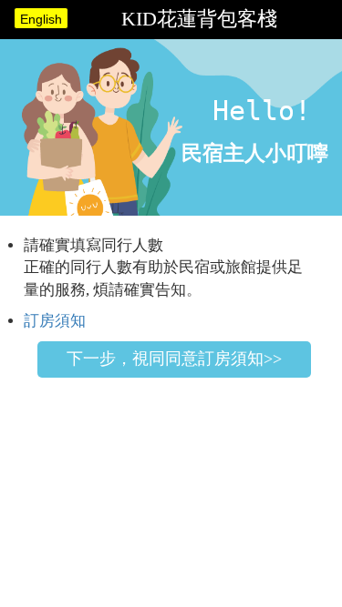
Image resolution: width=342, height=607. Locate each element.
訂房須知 (55, 320)
